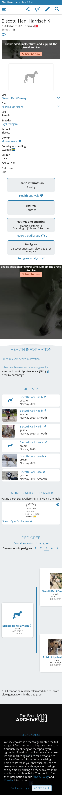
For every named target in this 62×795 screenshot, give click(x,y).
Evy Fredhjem (10, 124)
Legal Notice (31, 735)
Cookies (8, 780)
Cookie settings (19, 788)
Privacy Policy (40, 777)
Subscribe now (31, 54)
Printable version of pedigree (31, 543)
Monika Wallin (10, 141)
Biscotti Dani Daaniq (14, 98)
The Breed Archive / (15, 2)
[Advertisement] (31, 308)
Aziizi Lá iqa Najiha (13, 107)
